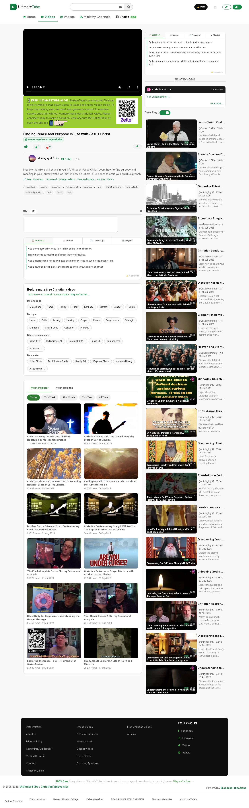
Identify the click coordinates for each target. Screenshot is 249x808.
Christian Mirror (161, 89)
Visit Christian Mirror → (158, 97)
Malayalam (35, 307)
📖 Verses (68, 240)
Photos (69, 17)
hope (59, 192)
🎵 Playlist (127, 240)
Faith (44, 320)
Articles (131, 734)
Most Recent (64, 387)
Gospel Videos (85, 748)
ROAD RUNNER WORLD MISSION (127, 799)
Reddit (185, 752)
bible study (132, 187)
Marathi (104, 307)
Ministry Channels (97, 17)
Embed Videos (85, 726)
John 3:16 (35, 341)
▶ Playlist (215, 35)
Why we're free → (80, 294)
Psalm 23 (95, 341)
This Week (49, 397)
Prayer (84, 320)
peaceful (56, 187)
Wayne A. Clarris (101, 361)
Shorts (127, 17)
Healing (71, 320)
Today (33, 397)
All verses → (36, 348)
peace (43, 187)
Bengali (118, 307)
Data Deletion (34, 726)
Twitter (185, 745)
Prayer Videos (84, 756)
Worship (84, 327)
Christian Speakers (87, 763)
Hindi (75, 307)
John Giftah (36, 361)
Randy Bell (80, 361)
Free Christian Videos (139, 726)
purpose (88, 187)
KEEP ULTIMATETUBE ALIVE (49, 100)
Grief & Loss (51, 327)
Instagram (187, 738)
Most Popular (39, 387)
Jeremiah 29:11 (77, 341)
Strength (129, 320)
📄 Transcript (97, 240)
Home (31, 17)
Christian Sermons (87, 734)
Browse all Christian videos (60, 179)
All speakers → (37, 368)
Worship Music (85, 741)
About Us (31, 734)
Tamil (50, 307)
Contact (31, 763)
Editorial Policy (34, 741)
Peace (96, 320)
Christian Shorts (105, 179)
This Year (87, 397)
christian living (113, 187)
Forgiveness (112, 320)
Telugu (62, 307)
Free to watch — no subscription (44, 139)
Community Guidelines (39, 748)
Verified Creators (35, 756)
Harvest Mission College (65, 799)
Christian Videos (188, 799)
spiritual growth (33, 192)
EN (214, 7)
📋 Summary (38, 240)
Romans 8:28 (113, 341)
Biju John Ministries (162, 799)
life (99, 187)
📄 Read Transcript (33, 179)
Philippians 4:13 (54, 341)
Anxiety (56, 320)
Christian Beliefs (35, 770)
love (70, 192)
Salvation (69, 327)
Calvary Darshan (94, 799)
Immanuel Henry (124, 361)
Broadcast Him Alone (233, 787)
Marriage (34, 327)
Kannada (89, 307)
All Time (103, 397)
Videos (50, 17)
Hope (32, 320)
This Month (69, 397)
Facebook (186, 730)
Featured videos (85, 179)
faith (49, 192)
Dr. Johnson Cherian (58, 361)
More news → (217, 103)
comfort (31, 187)
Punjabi (131, 307)
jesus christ (72, 187)
